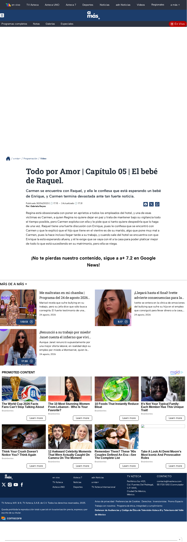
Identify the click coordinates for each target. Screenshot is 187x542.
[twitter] (3, 486)
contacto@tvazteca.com (169, 481)
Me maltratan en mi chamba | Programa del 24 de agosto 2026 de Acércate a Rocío (63, 295)
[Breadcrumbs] (9, 158)
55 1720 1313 (163, 484)
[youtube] (16, 486)
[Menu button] (14, 15)
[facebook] (22, 486)
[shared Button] (157, 204)
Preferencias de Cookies (128, 501)
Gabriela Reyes (38, 206)
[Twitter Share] (151, 204)
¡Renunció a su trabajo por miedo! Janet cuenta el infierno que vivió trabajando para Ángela (65, 335)
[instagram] (9, 486)
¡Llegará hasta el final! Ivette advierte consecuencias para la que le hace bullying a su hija (158, 295)
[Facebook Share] (145, 204)
